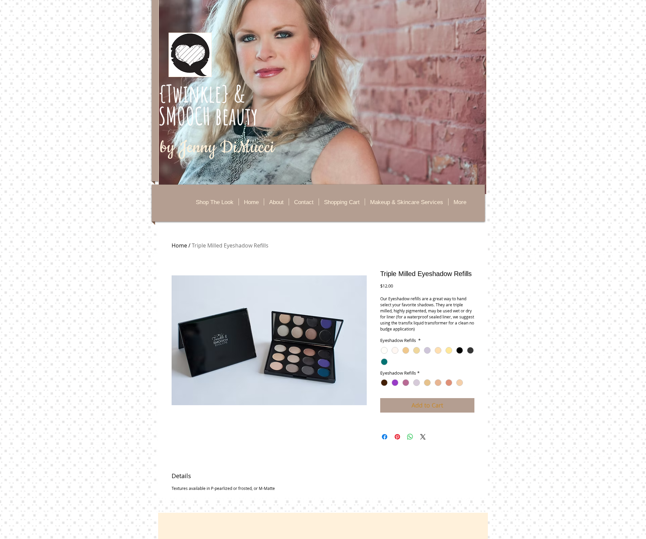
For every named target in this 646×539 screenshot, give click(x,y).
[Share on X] (423, 437)
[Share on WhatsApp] (410, 437)
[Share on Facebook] (385, 437)
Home (179, 245)
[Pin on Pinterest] (397, 437)
